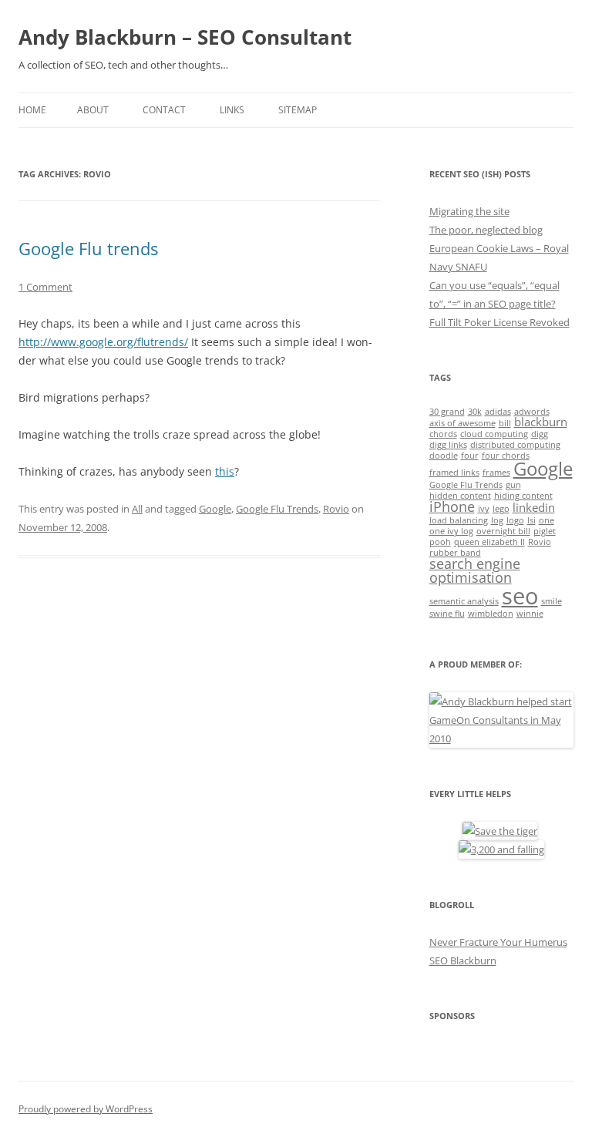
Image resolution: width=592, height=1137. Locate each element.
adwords (532, 411)
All (137, 509)
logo (515, 520)
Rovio (336, 509)
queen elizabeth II (489, 542)
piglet (544, 531)
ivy (483, 508)
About (93, 109)
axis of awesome (462, 423)
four (470, 455)
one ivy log (451, 531)
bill (505, 423)
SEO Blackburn (462, 960)
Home (32, 109)
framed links (454, 472)
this (224, 471)
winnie (529, 613)
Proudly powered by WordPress (85, 1108)
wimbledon (490, 613)
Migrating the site (469, 211)
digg (539, 434)
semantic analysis (464, 601)
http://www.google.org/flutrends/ (103, 342)
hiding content (523, 495)
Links (232, 109)
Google (215, 509)
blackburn (540, 421)
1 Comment (45, 287)
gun (513, 484)
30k (475, 411)
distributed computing (515, 444)
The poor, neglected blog (486, 230)
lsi (531, 520)
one (546, 520)
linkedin (534, 507)
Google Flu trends (88, 248)
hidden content (460, 495)
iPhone (452, 506)
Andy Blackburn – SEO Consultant (185, 37)
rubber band (455, 552)
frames (496, 472)
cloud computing (494, 434)
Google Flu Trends (277, 509)
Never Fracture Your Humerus (498, 942)
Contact (164, 109)
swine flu (447, 613)
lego (501, 508)
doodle (443, 455)
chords (443, 434)
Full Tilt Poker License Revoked (499, 322)
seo (520, 595)
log (497, 520)
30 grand (447, 411)
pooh (440, 542)
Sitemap (297, 109)
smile (551, 601)
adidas (498, 411)
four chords (506, 455)
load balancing (458, 520)
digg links (448, 444)
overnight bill (503, 531)
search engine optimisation (474, 570)
